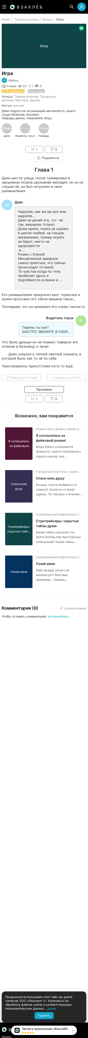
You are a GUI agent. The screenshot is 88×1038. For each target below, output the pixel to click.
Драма (35, 100)
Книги (6, 19)
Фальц (47, 19)
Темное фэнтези (26, 19)
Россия (18, 105)
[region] (44, 130)
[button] (72, 1030)
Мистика (21, 100)
